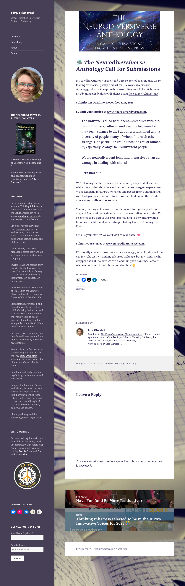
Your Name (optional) (22, 533)
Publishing (16, 42)
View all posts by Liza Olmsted (104, 343)
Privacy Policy (83, 548)
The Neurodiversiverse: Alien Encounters (121, 334)
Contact (15, 53)
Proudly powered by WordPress (110, 548)
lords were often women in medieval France (25, 357)
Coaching (15, 36)
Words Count (26, 451)
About (14, 47)
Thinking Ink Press (30, 206)
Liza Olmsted (22, 12)
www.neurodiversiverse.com (126, 112)
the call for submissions (143, 93)
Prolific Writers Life (23, 441)
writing (121, 363)
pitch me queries (28, 216)
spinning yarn (23, 229)
